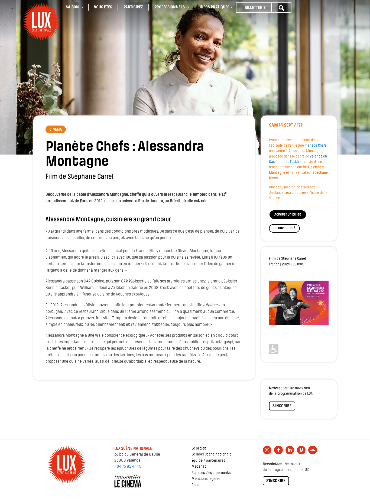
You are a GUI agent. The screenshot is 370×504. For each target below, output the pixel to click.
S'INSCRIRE (282, 406)
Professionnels (169, 7)
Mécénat (199, 467)
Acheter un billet (287, 215)
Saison (72, 7)
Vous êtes (103, 7)
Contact (198, 485)
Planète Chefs (315, 146)
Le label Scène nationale (211, 454)
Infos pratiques (214, 7)
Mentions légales (206, 479)
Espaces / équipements (211, 473)
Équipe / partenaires (208, 461)
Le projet (199, 449)
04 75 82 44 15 (129, 466)
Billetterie (255, 8)
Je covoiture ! (284, 228)
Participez (133, 7)
